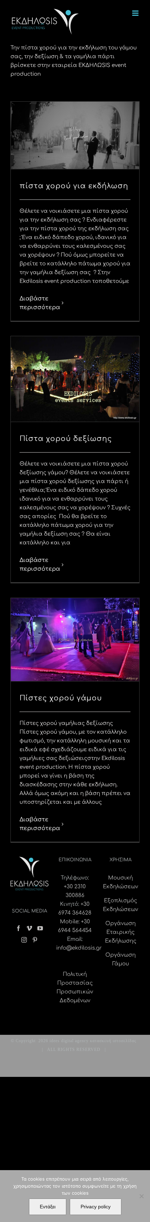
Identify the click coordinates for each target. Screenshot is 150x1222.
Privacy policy (96, 1206)
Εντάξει (47, 1206)
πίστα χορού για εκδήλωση (74, 186)
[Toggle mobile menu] (136, 13)
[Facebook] (18, 928)
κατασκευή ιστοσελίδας (113, 1040)
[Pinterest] (35, 940)
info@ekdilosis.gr (79, 948)
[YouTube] (40, 928)
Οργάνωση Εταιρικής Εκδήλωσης (120, 932)
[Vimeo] (29, 928)
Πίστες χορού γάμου (61, 698)
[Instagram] (24, 940)
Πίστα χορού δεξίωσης (66, 439)
